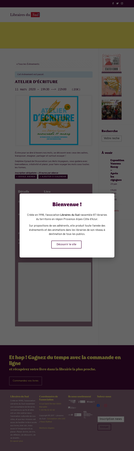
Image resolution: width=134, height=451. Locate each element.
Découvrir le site (66, 244)
